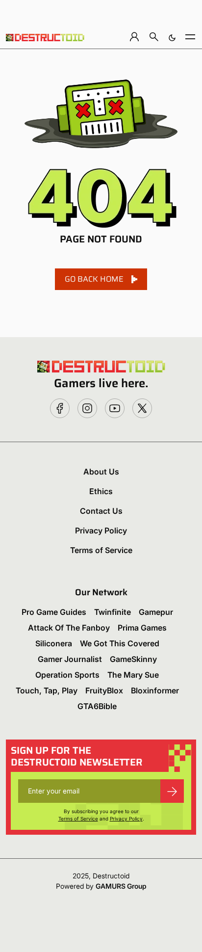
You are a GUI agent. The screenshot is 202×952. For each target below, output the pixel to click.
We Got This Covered (119, 643)
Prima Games (142, 628)
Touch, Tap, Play (46, 690)
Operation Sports (67, 675)
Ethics (101, 491)
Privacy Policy (101, 530)
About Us (101, 471)
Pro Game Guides (54, 612)
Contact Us (101, 511)
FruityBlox (104, 690)
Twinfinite (112, 612)
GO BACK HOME (94, 279)
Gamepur (156, 612)
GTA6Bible (97, 706)
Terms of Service (101, 550)
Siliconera (53, 643)
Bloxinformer (155, 690)
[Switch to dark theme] (172, 36)
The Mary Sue (133, 675)
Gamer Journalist (70, 659)
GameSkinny (133, 659)
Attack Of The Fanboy (69, 628)
